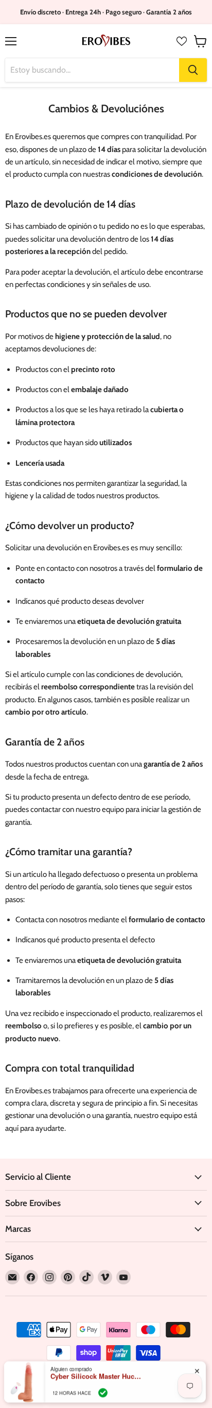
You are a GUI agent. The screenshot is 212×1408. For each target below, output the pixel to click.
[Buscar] (193, 70)
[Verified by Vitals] (103, 1382)
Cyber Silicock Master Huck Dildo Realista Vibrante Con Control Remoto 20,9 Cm (96, 1366)
